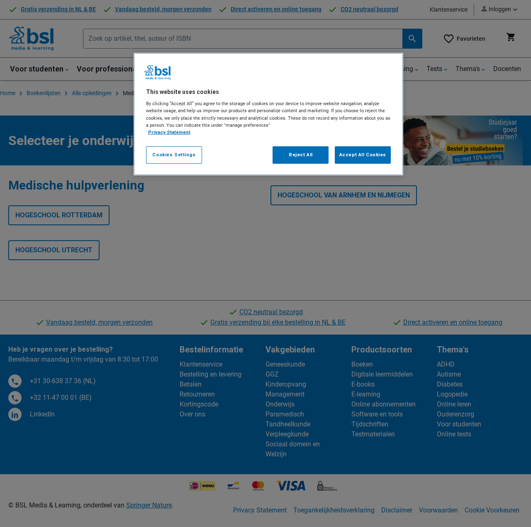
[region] (268, 114)
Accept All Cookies (362, 155)
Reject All (301, 155)
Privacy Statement (169, 132)
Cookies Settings (173, 155)
